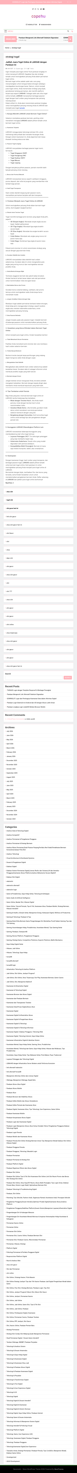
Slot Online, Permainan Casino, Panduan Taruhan (23, 1317)
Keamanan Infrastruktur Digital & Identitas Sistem (23, 1040)
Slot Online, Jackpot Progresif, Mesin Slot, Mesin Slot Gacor (27, 1292)
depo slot (10, 558)
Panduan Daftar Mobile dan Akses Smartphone (22, 1101)
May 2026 (10, 740)
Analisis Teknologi (13, 854)
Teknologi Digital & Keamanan (17, 1405)
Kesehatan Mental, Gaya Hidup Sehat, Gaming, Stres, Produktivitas (29, 1044)
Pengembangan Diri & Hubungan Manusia (20, 1212)
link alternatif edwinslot (14, 1067)
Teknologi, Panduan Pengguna (16, 1442)
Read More (9, 483)
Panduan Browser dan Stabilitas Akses (19, 1097)
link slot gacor (11, 517)
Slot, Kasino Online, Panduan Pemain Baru (20, 1325)
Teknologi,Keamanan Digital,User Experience (21, 1447)
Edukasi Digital (12, 866)
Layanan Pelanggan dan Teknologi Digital (20, 1059)
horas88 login (11, 965)
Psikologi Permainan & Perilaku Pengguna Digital (23, 1252)
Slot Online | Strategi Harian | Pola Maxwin (21, 1277)
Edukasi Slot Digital (13, 877)
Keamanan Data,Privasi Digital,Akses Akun (21, 1007)
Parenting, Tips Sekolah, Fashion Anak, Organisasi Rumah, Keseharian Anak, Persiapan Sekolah (38, 1198)
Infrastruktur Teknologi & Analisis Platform (21, 969)
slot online (10, 624)
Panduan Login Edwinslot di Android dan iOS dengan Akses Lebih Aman (38, 2)
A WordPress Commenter (15, 719)
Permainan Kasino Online (15, 1223)
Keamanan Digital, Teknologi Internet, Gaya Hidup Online (25, 1036)
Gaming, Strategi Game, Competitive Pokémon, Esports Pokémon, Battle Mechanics (35, 940)
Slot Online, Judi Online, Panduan (17, 1309)
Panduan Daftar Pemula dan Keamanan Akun (21, 1105)
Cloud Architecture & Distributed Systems (20, 858)
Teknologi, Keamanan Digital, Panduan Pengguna (23, 1438)
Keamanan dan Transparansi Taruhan (19, 1003)
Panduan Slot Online (13, 1172)
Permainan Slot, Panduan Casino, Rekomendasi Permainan (26, 1240)
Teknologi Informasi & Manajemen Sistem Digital (23, 1421)
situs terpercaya (12, 633)
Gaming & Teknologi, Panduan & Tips (19, 917)
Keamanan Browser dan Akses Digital (19, 994)
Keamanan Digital (12, 1011)
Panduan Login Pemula (14, 1132)
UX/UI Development (13, 1461)
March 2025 (10, 798)
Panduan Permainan (13, 1155)
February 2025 (11, 802)
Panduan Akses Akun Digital (16, 1084)
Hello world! (31, 719)
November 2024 (12, 815)
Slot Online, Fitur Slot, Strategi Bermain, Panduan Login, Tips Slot (28, 1288)
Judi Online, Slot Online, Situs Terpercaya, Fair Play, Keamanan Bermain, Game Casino (35, 978)
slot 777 (9, 591)
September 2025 (12, 773)
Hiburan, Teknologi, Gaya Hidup (17, 952)
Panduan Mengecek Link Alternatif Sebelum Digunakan (29, 38)
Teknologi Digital (12, 1396)
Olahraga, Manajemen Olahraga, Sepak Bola (21, 1080)
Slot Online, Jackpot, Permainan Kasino (20, 1296)
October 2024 (11, 819)
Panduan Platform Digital (15, 1164)
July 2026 (10, 731)
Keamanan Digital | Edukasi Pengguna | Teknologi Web (25, 1032)
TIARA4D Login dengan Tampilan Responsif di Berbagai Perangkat (29, 690)
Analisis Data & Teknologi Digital (17, 831)
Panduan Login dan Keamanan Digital (19, 1122)
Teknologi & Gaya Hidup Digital (17, 1355)
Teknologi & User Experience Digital (18, 1388)
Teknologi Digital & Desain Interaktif (19, 1401)
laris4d (22, 108)
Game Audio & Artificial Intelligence (18, 898)
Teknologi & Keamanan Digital (17, 1359)
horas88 (9, 957)
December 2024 (12, 810)
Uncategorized (11, 1457)
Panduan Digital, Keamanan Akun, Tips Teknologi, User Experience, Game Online (33, 1109)
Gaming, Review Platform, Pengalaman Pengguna (23, 936)
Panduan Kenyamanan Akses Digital (18, 1118)
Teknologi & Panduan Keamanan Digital (20, 1371)
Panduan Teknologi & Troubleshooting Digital (22, 1189)
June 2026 (10, 735)
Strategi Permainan (13, 1330)
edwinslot (10, 881)
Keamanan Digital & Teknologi (17, 1024)
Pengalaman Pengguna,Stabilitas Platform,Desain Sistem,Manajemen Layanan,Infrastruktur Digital (39, 1208)
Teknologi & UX (12, 1392)
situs (8, 550)
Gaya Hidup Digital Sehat (15, 944)
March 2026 (10, 748)
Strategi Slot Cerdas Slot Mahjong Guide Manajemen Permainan (28, 1334)
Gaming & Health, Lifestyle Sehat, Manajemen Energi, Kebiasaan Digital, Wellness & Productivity (38, 913)
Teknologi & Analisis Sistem (16, 1346)
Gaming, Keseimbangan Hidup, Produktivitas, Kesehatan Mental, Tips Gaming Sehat (34, 927)
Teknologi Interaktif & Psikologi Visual (19, 1426)
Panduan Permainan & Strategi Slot (18, 1160)
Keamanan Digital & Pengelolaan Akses (20, 1019)
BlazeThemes (58, 1469)
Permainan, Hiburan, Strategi (16, 1244)
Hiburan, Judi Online (13, 948)
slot (8, 541)
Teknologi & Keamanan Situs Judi (18, 1363)
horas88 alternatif (12, 961)
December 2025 (12, 760)
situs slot (10, 600)
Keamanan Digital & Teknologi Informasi (20, 1028)
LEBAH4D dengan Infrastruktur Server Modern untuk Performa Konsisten (31, 1063)
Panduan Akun (11, 1093)
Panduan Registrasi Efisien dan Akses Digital (21, 1168)
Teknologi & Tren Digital (14, 1384)
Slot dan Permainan (13, 1269)
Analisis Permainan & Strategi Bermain (19, 843)
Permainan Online (12, 1227)
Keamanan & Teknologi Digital (17, 990)
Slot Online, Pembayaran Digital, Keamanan (21, 1313)
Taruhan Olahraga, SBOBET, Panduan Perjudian (22, 1342)
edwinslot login (12, 890)
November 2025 (12, 765)
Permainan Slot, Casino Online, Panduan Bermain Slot (24, 1235)
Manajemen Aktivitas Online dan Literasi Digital (22, 1076)
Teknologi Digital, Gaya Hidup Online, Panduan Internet (25, 1413)
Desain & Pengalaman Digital (16, 862)
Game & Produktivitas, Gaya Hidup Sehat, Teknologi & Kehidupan (28, 894)
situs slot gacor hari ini (14, 525)
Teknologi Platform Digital (15, 1430)
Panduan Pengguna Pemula (16, 1147)
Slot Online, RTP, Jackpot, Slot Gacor (19, 1321)
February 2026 (11, 752)
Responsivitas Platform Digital (17, 1256)
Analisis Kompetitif (13, 835)
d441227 (10, 69)
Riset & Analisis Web (13, 1261)
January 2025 (11, 806)
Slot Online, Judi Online (14, 1300)
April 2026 (10, 744)
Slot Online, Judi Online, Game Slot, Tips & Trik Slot (24, 1305)
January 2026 (11, 756)
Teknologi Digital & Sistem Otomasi (18, 1409)
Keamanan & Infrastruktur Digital (17, 986)
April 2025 (10, 794)
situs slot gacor (12, 575)
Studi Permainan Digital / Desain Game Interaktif (23, 1338)
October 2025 (11, 769)
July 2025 (10, 781)
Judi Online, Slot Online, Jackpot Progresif (21, 973)
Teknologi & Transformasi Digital (17, 1380)
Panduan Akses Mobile (14, 1088)
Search (8, 674)
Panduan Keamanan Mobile (16, 1113)
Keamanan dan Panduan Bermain (17, 998)
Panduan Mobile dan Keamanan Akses (19, 1137)
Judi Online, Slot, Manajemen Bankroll (19, 982)
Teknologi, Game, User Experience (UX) (20, 1434)
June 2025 (10, 785)
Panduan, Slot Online (13, 1193)
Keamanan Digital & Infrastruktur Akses (20, 1015)
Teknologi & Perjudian (14, 1376)
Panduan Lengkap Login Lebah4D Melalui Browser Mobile (26, 707)
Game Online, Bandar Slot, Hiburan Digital (20, 902)
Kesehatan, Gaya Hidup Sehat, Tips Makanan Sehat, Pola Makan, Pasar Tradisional (34, 1055)
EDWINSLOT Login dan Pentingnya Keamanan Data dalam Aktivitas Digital (31, 699)
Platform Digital (12, 1248)
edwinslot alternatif (13, 885)
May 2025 (10, 790)
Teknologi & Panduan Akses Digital (18, 1367)
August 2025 (11, 777)
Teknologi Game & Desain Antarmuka (19, 1417)
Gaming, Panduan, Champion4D (17, 932)
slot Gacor (10, 533)
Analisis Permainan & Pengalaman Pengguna (21, 839)
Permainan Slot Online (14, 1231)
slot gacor (10, 566)
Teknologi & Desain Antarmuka (17, 1350)
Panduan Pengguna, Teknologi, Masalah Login (22, 1151)
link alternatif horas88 (14, 1072)
